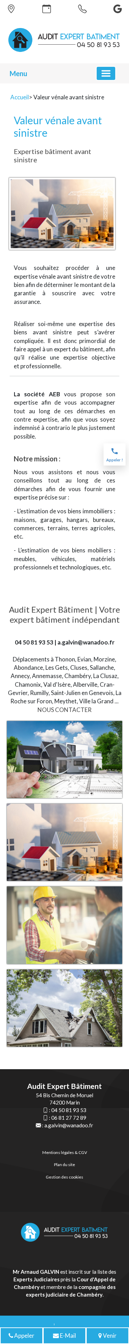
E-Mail (67, 1335)
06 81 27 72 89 (68, 1118)
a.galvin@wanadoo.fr (68, 1125)
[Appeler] (82, 8)
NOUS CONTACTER (64, 709)
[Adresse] (11, 8)
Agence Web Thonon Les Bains (54, 1323)
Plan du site (64, 1164)
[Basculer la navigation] (106, 73)
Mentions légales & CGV (64, 1152)
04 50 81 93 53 (68, 1110)
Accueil (19, 97)
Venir (109, 1335)
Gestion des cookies (64, 1177)
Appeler (23, 1335)
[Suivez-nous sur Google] (118, 8)
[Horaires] (46, 8)
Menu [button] (18, 73)
